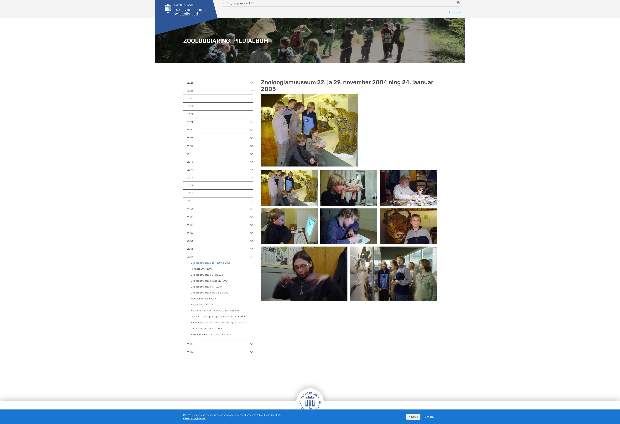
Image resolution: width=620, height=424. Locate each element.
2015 (190, 169)
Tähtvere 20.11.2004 (201, 269)
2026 (190, 82)
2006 (190, 240)
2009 (190, 217)
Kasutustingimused (194, 418)
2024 (190, 98)
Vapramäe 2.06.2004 (202, 304)
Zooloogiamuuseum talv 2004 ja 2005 (211, 263)
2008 (190, 225)
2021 (190, 122)
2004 (190, 256)
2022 (190, 114)
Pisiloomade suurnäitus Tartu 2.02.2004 (211, 334)
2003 (190, 344)
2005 (190, 248)
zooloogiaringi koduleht (236, 3)
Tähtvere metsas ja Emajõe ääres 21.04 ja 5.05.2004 (218, 316)
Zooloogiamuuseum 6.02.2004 (206, 328)
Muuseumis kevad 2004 (203, 298)
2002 (190, 351)
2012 (190, 193)
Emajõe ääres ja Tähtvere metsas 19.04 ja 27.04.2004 (218, 322)
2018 (190, 145)
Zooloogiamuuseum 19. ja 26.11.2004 (209, 280)
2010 (190, 209)
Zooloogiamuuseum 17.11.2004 (206, 286)
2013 (190, 185)
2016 (190, 161)
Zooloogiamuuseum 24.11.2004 (207, 274)
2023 (190, 106)
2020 (190, 130)
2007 (190, 232)
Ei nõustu (429, 416)
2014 (190, 177)
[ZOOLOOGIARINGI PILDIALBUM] (186, 9)
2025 (190, 90)
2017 (190, 153)
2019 (190, 138)
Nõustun (413, 416)
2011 (189, 201)
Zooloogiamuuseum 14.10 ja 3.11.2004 (210, 292)
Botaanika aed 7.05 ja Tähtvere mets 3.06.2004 (215, 310)
